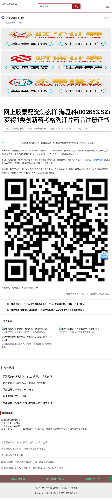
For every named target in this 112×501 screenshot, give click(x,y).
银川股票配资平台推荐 (14, 396)
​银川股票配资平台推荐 (12, 455)
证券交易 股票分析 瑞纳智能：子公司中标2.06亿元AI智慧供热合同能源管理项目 (47, 309)
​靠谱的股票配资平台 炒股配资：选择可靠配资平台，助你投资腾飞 (33, 467)
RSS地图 (63, 487)
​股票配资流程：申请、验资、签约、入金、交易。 (25, 442)
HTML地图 (72, 487)
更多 (105, 18)
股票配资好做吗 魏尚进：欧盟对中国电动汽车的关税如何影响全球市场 (55, 428)
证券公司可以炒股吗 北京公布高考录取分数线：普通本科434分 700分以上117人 (47, 303)
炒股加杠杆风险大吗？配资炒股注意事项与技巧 (27, 402)
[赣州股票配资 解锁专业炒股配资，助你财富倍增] (27, 328)
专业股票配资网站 (55, 479)
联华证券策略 (18, 479)
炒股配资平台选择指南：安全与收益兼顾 (24, 383)
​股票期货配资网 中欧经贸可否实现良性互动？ (23, 448)
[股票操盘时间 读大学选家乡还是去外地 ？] (84, 328)
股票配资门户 (100, 159)
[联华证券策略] (9, 6)
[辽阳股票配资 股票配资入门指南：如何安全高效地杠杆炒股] (27, 338)
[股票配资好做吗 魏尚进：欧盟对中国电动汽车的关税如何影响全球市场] (11, 428)
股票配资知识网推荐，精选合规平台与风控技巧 (27, 376)
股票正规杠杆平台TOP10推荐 (18, 389)
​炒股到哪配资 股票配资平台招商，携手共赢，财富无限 (27, 461)
